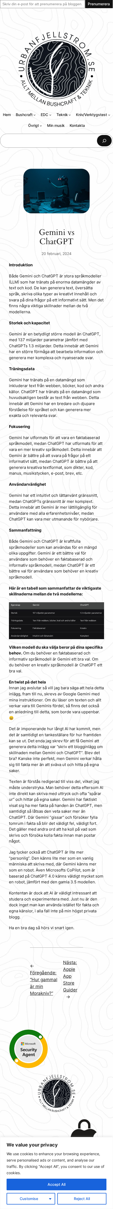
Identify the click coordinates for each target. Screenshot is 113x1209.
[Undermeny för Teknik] (70, 115)
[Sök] (104, 140)
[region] (56, 1173)
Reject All (82, 1198)
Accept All (56, 1184)
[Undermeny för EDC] (50, 115)
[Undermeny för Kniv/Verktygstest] (109, 115)
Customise (29, 1198)
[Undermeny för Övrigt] (41, 125)
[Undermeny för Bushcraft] (34, 115)
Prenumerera (99, 4)
